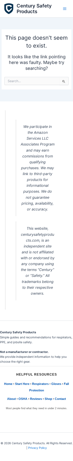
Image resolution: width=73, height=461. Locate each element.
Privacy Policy (37, 447)
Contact (60, 398)
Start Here (22, 384)
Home (8, 384)
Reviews (36, 398)
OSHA (22, 398)
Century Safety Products (34, 8)
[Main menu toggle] (64, 8)
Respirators (40, 384)
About (11, 398)
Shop (48, 398)
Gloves (56, 384)
